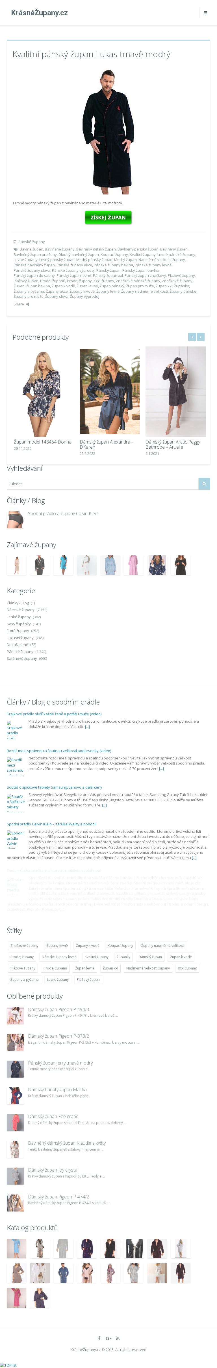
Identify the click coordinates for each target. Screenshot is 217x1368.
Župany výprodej (84, 296)
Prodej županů (52, 280)
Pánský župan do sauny (34, 275)
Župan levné (87, 285)
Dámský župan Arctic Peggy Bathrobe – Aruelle (171, 444)
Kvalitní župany (143, 254)
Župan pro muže (140, 285)
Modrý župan (125, 259)
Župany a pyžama (29, 291)
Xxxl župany (104, 280)
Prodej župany (79, 280)
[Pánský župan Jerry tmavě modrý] (15, 1069)
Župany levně (108, 291)
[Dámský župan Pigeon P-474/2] (15, 1202)
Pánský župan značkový (145, 275)
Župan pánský (112, 285)
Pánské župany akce (74, 264)
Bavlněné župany (60, 249)
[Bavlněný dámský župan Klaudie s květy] (15, 1149)
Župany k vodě (82, 291)
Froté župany (18, 630)
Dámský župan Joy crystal (53, 1170)
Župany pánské (183, 291)
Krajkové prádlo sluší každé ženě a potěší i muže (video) (54, 713)
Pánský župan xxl (108, 275)
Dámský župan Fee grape (53, 1116)
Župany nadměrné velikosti (144, 291)
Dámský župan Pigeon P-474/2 (58, 1197)
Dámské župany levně (59, 956)
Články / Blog (18, 602)
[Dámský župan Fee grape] (15, 1122)
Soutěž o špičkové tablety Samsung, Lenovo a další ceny (54, 787)
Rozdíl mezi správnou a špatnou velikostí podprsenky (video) (59, 750)
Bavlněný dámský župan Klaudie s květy (67, 1143)
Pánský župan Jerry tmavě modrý (60, 1063)
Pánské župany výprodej (73, 270)
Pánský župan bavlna (140, 270)
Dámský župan (150, 956)
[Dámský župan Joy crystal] (15, 1176)
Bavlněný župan (174, 249)
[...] (87, 726)
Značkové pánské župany (138, 280)
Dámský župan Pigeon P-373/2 (58, 1036)
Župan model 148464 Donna (41, 442)
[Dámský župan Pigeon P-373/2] (15, 1042)
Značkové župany (177, 280)
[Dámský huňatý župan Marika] (15, 1095)
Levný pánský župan (57, 259)
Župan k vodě (63, 285)
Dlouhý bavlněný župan (78, 254)
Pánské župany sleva (32, 270)
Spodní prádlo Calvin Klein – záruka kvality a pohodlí (51, 824)
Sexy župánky (19, 623)
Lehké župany (19, 616)
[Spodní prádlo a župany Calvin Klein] (15, 519)
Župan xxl (164, 285)
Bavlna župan (31, 249)
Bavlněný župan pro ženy (35, 254)
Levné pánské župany (176, 254)
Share (19, 304)
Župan (19, 285)
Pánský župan (108, 270)
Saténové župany (22, 658)
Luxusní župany (20, 637)
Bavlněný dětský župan (96, 249)
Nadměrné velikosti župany (161, 259)
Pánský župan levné (74, 275)
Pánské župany (31, 241)
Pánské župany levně (153, 264)
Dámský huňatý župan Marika (57, 1089)
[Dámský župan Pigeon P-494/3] (15, 1015)
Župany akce (57, 291)
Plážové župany (181, 275)
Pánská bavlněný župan (34, 264)
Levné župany (26, 259)
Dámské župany (20, 609)
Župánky (181, 285)
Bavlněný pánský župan (138, 249)
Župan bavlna (38, 285)
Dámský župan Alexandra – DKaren (105, 444)
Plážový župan (26, 280)
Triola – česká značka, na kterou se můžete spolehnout (54, 870)
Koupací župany (114, 254)
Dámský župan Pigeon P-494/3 (58, 1009)
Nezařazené (17, 644)
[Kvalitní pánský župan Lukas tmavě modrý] (108, 130)
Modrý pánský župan (94, 259)
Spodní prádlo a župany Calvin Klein (63, 513)
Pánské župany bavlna (113, 264)
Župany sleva (56, 296)
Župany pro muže (29, 296)
